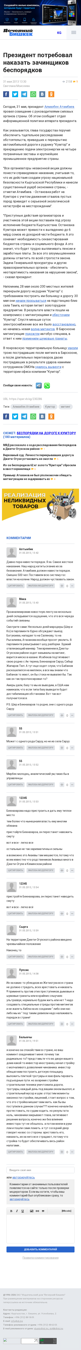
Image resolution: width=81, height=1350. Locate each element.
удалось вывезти (48, 367)
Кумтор (50, 406)
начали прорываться (31, 301)
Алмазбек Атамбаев (59, 107)
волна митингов (43, 329)
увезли (73, 348)
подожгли (32, 334)
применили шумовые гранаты (44, 338)
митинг (65, 406)
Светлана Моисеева (16, 86)
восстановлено (63, 324)
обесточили (61, 315)
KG (59, 33)
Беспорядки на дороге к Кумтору (46, 433)
